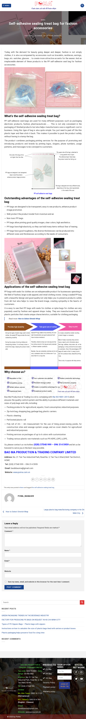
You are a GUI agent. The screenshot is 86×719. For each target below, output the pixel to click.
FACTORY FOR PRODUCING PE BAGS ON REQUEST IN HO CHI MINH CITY (31, 620)
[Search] (82, 5)
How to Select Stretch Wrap (16, 512)
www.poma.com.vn (21, 472)
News (43, 20)
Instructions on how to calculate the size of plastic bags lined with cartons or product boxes (39, 628)
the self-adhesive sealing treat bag (43, 487)
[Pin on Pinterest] (49, 479)
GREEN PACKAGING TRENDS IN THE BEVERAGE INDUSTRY (25, 615)
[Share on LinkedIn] (53, 479)
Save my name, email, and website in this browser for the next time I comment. (39, 582)
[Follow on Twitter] (76, 679)
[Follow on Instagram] (81, 672)
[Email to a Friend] (45, 479)
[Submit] (82, 602)
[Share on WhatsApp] (33, 479)
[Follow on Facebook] (76, 672)
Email (7, 561)
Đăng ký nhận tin (64, 685)
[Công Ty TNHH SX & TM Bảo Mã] (44, 5)
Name (7, 551)
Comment (8, 531)
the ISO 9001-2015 (60, 397)
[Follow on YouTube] (81, 679)
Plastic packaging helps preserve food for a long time (23, 633)
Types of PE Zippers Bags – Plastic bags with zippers (23, 624)
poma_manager (55, 36)
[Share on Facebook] (37, 479)
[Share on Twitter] (41, 479)
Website (7, 571)
